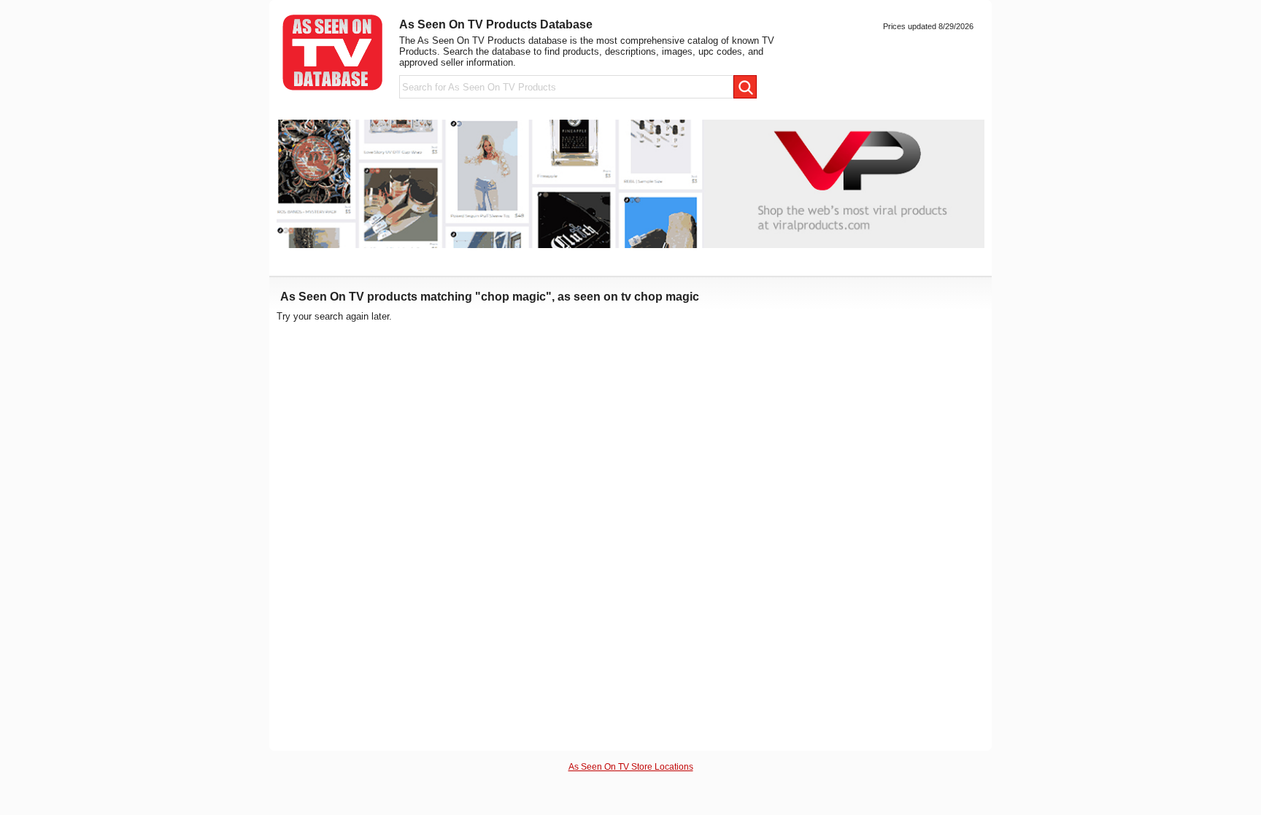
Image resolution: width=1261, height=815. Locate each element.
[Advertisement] (871, 530)
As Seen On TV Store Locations (630, 766)
